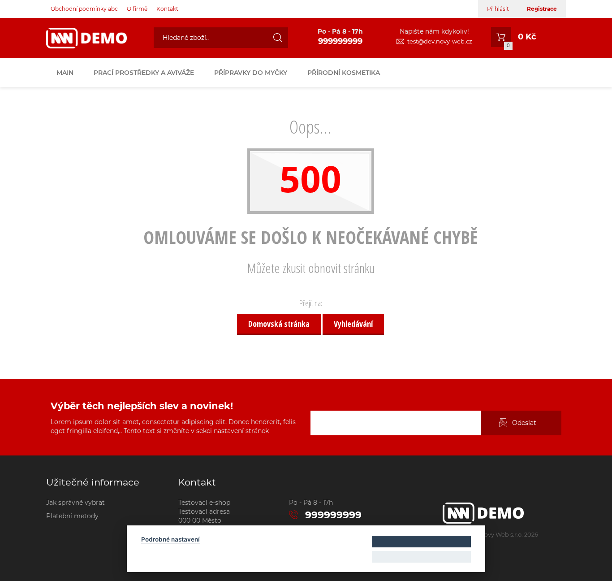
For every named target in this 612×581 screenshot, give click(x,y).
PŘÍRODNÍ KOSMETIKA (343, 73)
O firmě (137, 8)
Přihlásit (498, 8)
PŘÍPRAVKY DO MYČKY (250, 73)
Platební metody (72, 516)
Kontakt (167, 8)
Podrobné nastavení (170, 539)
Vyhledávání (353, 323)
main (64, 73)
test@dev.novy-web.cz (439, 41)
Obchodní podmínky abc (84, 8)
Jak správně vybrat (75, 503)
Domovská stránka (279, 323)
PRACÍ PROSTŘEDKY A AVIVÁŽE (144, 73)
